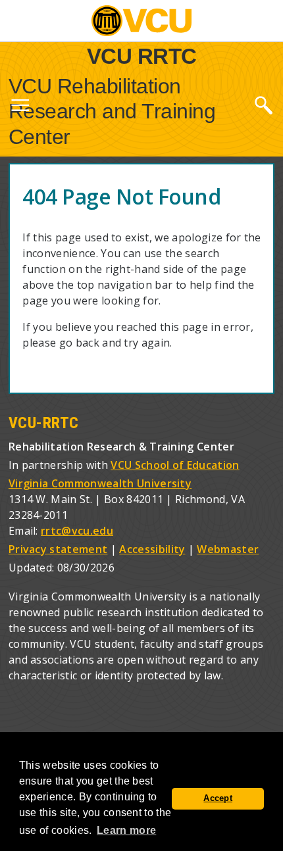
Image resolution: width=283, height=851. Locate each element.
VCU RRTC (142, 55)
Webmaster (228, 549)
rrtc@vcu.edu (77, 530)
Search (263, 104)
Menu (20, 108)
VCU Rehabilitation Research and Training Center (112, 111)
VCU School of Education (175, 465)
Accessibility (152, 549)
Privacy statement (58, 549)
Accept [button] (217, 798)
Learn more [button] (126, 830)
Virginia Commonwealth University (100, 483)
